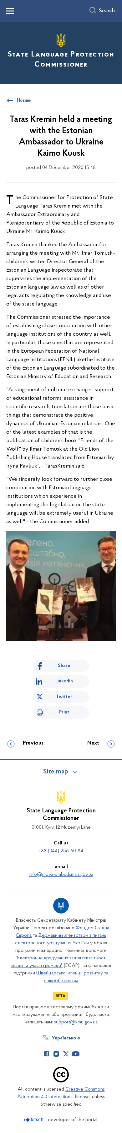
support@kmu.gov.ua (76, 1022)
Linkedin (64, 681)
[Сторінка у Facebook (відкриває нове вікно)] (46, 1054)
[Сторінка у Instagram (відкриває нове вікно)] (56, 1054)
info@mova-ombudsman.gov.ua (61, 874)
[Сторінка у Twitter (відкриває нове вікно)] (66, 1054)
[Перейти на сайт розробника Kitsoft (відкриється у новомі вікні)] (34, 1119)
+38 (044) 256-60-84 (61, 851)
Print (64, 712)
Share (64, 665)
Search (107, 11)
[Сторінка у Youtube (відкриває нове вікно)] (75, 1054)
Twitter (64, 696)
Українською (66, 1038)
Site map (55, 771)
